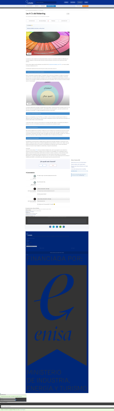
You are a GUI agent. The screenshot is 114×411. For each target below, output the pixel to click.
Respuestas (73, 2)
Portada (66, 2)
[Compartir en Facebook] (50, 227)
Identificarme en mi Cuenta (31, 214)
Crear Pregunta (22, 409)
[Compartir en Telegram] (64, 227)
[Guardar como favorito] (67, 13)
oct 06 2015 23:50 (33, 185)
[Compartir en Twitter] (54, 227)
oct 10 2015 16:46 (33, 202)
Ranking (33, 238)
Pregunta (27, 238)
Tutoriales (80, 2)
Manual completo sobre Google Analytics (78, 164)
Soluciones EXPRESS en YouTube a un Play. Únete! (35, 28)
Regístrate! (20, 396)
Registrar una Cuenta (30, 211)
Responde (30, 238)
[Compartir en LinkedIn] (57, 227)
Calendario (27, 244)
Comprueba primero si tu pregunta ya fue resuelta (9, 403)
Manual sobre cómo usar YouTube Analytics (78, 162)
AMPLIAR (29, 53)
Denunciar (39, 184)
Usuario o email (18, 398)
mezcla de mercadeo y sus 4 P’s (55, 64)
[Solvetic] (31, 2)
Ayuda (27, 254)
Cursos (86, 2)
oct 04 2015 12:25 (33, 179)
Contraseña (17, 399)
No (53, 165)
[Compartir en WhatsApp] (60, 227)
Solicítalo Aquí (81, 175)
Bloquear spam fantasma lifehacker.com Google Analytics (79, 167)
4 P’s (37, 149)
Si (42, 165)
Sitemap (27, 243)
